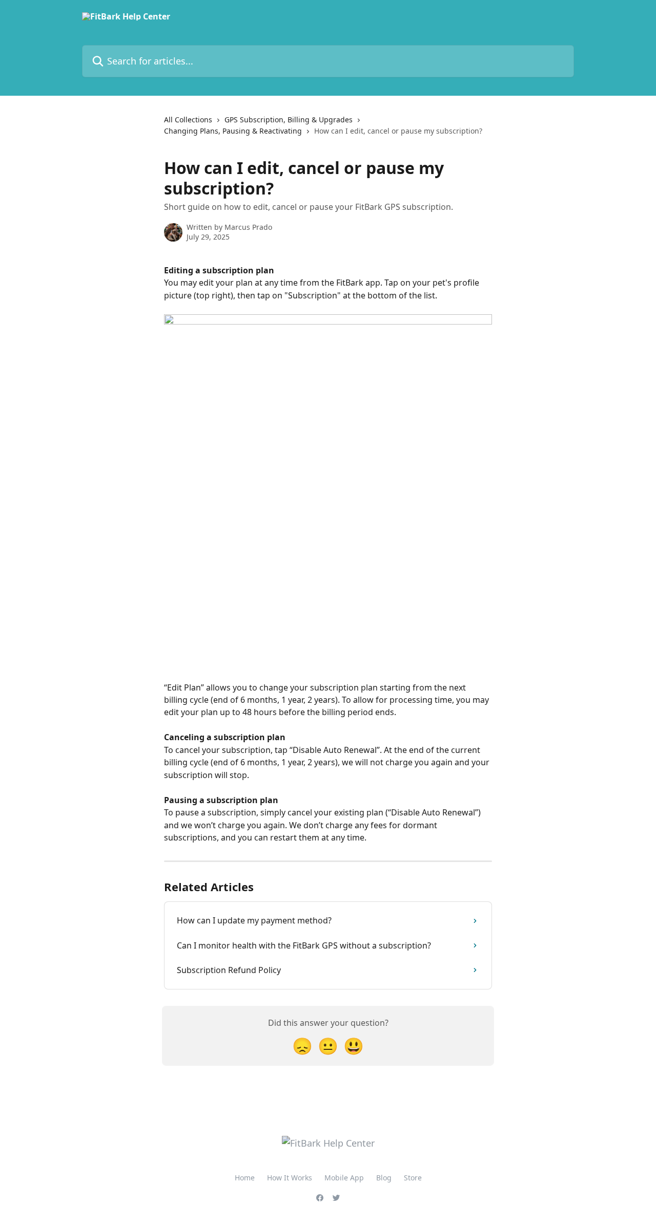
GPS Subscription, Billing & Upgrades (288, 119)
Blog (384, 1177)
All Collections (188, 119)
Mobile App (344, 1177)
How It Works (289, 1177)
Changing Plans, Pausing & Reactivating (233, 131)
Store (413, 1177)
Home (245, 1177)
